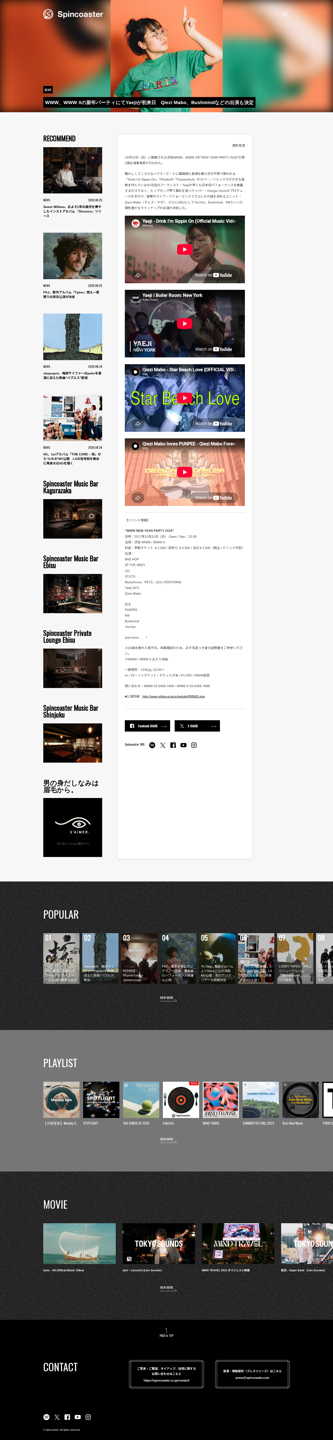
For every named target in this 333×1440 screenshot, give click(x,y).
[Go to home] (73, 13)
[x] (162, 747)
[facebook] (173, 747)
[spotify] (152, 747)
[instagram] (194, 747)
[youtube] (183, 747)
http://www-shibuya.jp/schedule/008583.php (173, 696)
